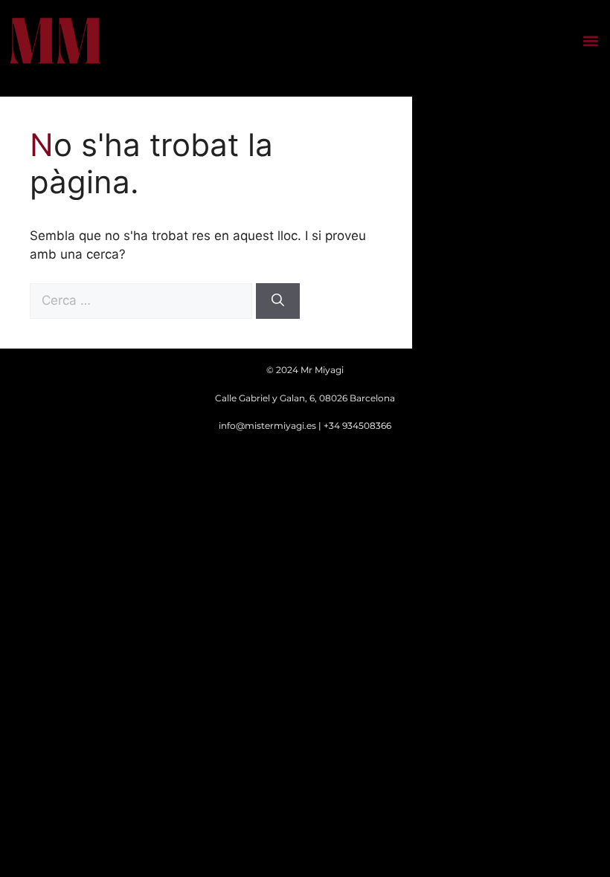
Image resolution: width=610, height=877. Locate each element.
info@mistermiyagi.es (267, 425)
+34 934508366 (357, 425)
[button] (590, 41)
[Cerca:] (143, 300)
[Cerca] (278, 301)
